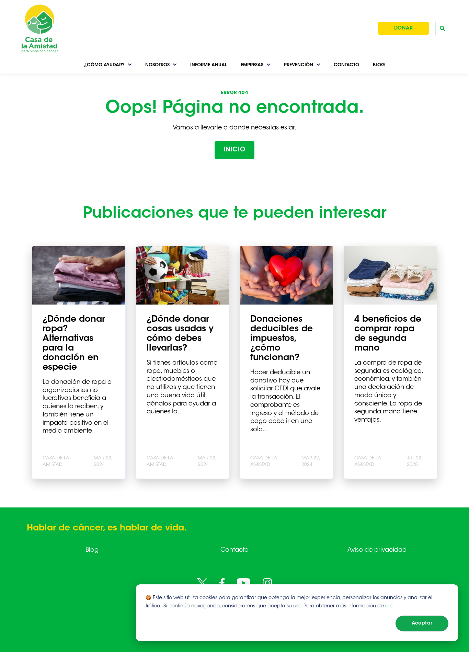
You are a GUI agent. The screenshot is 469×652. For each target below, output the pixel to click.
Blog (92, 550)
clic (389, 606)
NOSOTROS (157, 65)
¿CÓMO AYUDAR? (104, 65)
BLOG (379, 65)
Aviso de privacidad (377, 550)
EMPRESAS (252, 65)
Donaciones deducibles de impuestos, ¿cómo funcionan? (281, 339)
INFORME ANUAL (208, 65)
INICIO (234, 150)
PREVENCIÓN (298, 65)
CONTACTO (346, 65)
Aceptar (422, 623)
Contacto (234, 550)
